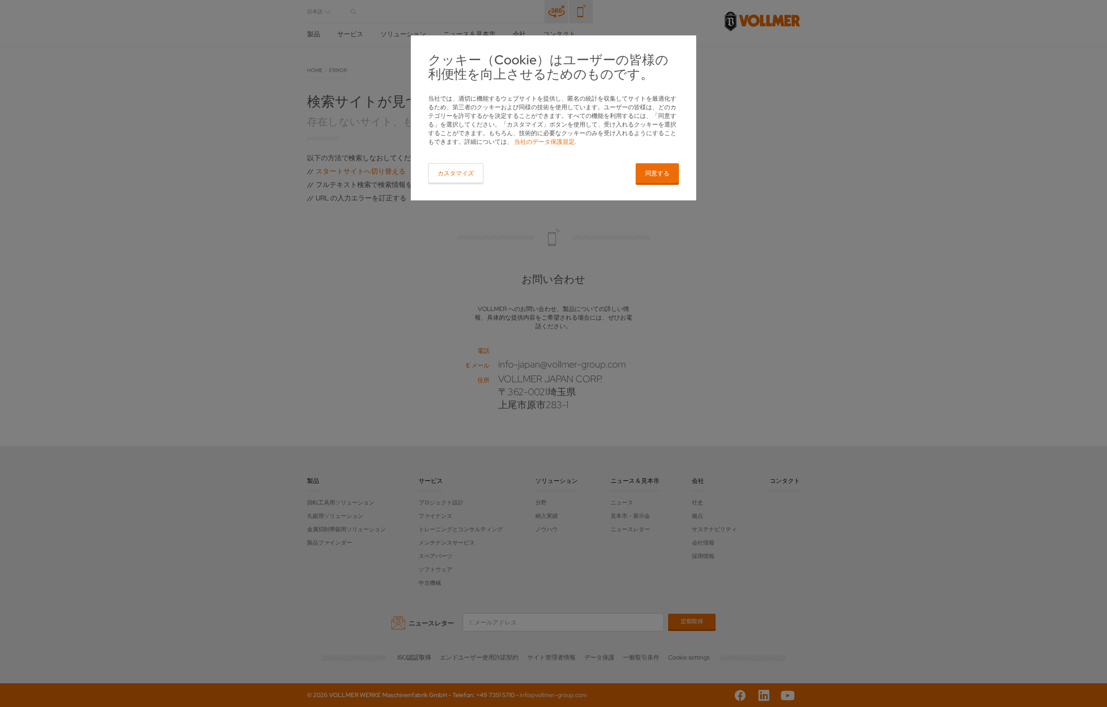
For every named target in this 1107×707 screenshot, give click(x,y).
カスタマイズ (456, 173)
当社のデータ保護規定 (544, 142)
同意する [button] (657, 173)
